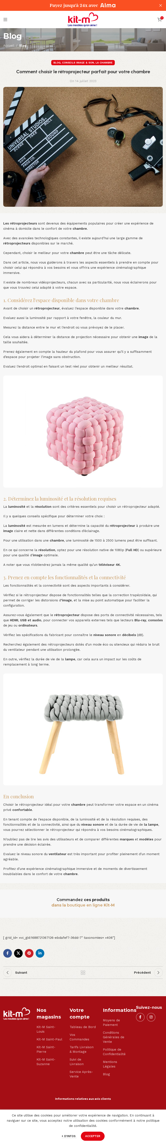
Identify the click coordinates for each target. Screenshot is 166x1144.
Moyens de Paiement (111, 1022)
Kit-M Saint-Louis (46, 1029)
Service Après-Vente (81, 1074)
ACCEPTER (92, 1136)
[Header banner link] (76, 5)
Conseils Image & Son (78, 62)
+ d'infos (69, 1136)
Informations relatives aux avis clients (83, 1098)
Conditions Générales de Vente (113, 1037)
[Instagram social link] (151, 1017)
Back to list (83, 972)
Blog (23, 45)
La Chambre (104, 62)
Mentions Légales (110, 1064)
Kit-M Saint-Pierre (46, 1049)
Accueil (8, 45)
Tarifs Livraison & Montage (82, 1049)
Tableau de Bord (83, 1027)
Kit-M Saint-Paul (49, 1039)
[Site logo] (83, 19)
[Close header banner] (160, 5)
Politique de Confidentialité (114, 1052)
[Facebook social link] (7, 953)
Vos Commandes (79, 1037)
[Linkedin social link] (40, 953)
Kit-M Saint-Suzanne (46, 1062)
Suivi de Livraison (77, 1062)
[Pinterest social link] (29, 953)
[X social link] (18, 953)
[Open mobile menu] (5, 19)
